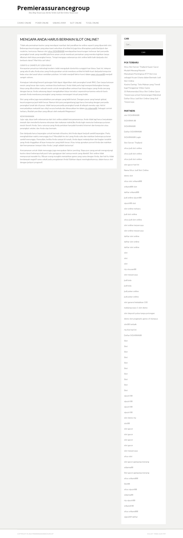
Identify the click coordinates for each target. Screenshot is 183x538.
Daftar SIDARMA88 (133, 131)
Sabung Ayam (59, 23)
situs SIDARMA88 (56, 51)
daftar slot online (131, 236)
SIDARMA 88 (130, 120)
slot (126, 252)
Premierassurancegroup (53, 8)
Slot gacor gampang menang (136, 473)
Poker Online (41, 23)
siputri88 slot (130, 203)
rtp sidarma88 (91, 108)
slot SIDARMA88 (131, 115)
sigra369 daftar (131, 517)
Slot (126, 340)
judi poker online (131, 291)
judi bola (127, 280)
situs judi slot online (133, 148)
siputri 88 (128, 395)
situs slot (128, 456)
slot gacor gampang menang (136, 462)
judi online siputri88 (133, 197)
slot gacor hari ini (131, 164)
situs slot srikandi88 (133, 181)
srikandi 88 (129, 506)
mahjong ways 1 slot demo (136, 307)
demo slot (128, 175)
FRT (164, 534)
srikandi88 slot (130, 186)
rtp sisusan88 (130, 269)
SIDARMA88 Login (132, 137)
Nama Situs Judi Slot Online (136, 170)
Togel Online (92, 23)
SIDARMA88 (130, 126)
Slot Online (75, 23)
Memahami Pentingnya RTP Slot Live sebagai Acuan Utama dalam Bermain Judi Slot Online (142, 77)
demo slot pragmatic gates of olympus (141, 318)
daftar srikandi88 (131, 192)
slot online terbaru (132, 208)
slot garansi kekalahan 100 (136, 302)
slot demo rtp (130, 418)
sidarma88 (128, 467)
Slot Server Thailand (133, 142)
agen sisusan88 (98, 74)
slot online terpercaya (134, 225)
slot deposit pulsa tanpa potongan (139, 313)
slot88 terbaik (130, 324)
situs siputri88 (130, 489)
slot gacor (128, 429)
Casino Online (24, 23)
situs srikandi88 (131, 478)
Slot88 (127, 484)
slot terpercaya (131, 274)
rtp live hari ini (130, 329)
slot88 (127, 423)
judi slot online (130, 214)
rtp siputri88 (129, 500)
